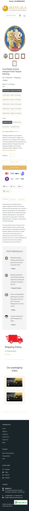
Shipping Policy (6, 456)
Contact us (5, 434)
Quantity (4, 155)
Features (5, 199)
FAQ (3, 458)
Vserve (10, 506)
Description (13, 199)
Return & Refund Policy (8, 453)
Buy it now (14, 167)
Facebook (7, 469)
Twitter (6, 472)
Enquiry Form (5, 437)
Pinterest (7, 475)
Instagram (7, 477)
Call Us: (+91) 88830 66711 (17, 1)
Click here (8, 354)
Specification (21, 199)
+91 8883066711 (9, 495)
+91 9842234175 (18, 495)
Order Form (5, 439)
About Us (4, 431)
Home (4, 428)
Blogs (3, 442)
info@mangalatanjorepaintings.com (14, 497)
